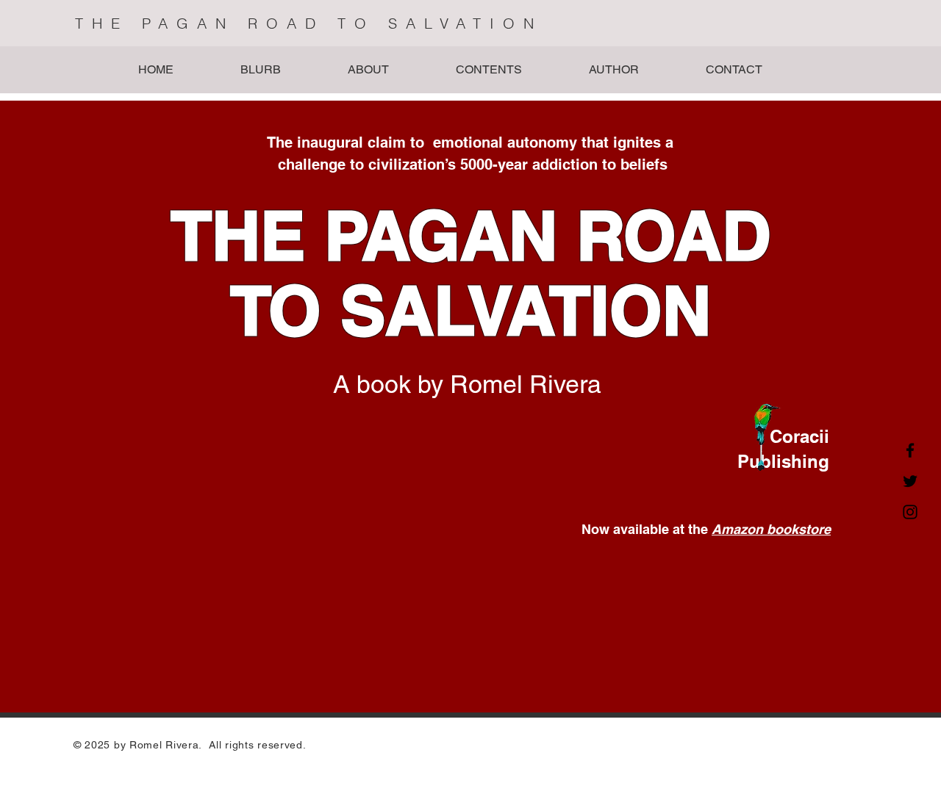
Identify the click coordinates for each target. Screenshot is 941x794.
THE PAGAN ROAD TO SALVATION (309, 23)
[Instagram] (910, 511)
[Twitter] (910, 481)
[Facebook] (910, 450)
